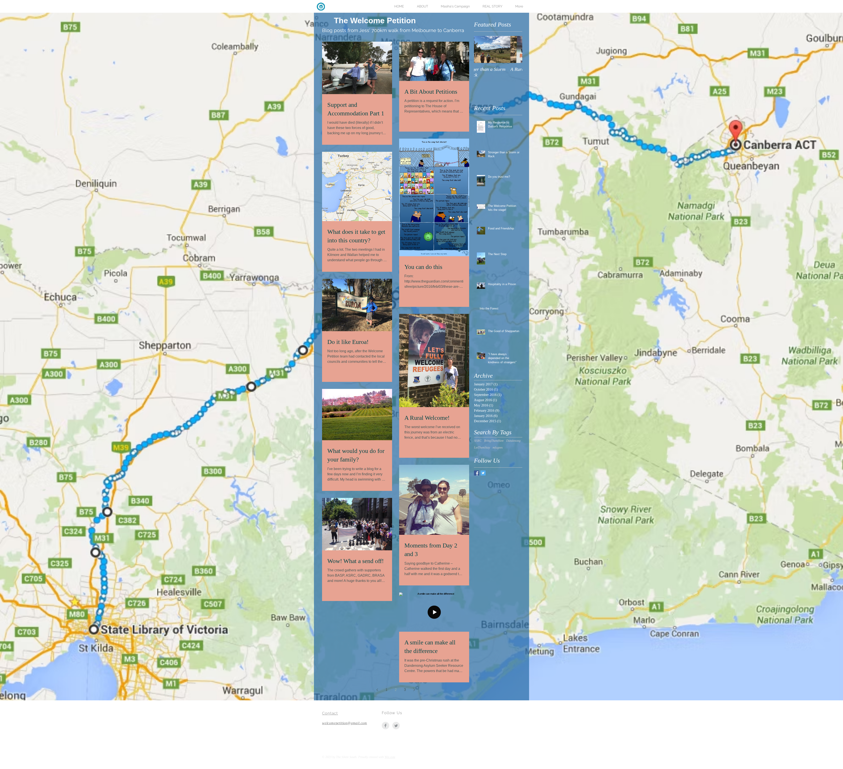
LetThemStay (482, 447)
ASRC (477, 440)
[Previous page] (377, 690)
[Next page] (414, 690)
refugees (498, 447)
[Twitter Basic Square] (483, 473)
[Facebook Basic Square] (476, 473)
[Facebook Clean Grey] (385, 725)
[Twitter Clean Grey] (396, 725)
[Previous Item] (481, 49)
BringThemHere (494, 440)
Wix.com (390, 757)
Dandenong (513, 440)
